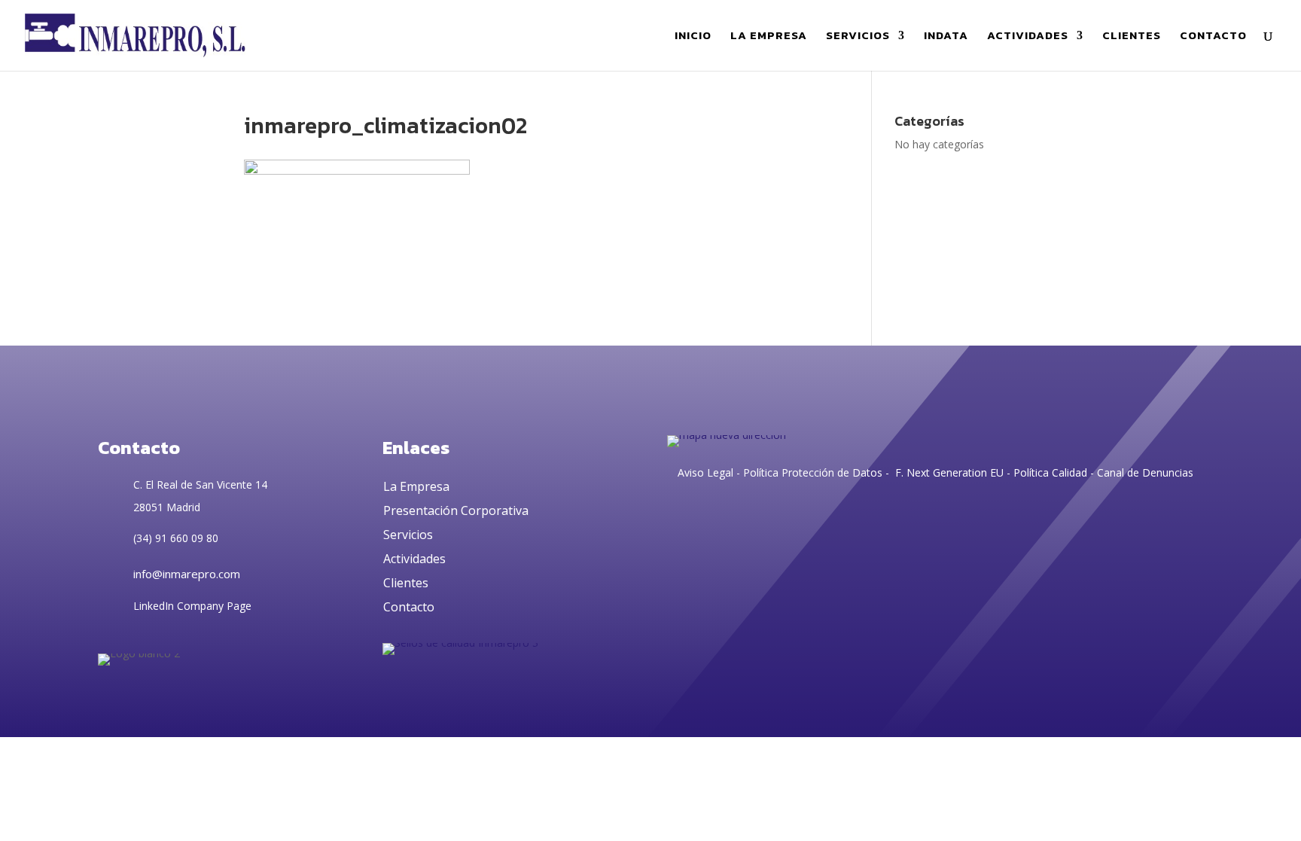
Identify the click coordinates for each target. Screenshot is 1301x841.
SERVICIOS (858, 37)
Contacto (408, 607)
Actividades (414, 558)
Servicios (408, 534)
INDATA (946, 37)
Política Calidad (1050, 472)
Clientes (405, 582)
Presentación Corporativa (456, 510)
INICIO (693, 37)
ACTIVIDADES (1027, 37)
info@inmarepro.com (186, 573)
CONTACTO (1213, 37)
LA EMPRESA (768, 37)
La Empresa (416, 486)
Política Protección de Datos (811, 472)
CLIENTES (1131, 37)
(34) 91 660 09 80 (175, 538)
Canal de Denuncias (1145, 472)
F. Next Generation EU (949, 472)
